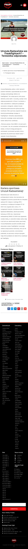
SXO (14, 546)
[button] (21, 5)
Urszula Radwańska (22, 83)
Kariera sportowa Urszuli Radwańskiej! (14, 70)
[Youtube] (24, 5)
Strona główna (4, 15)
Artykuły (10, 15)
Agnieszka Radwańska (13, 83)
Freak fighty (16, 80)
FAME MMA (16, 85)
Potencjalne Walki (19, 299)
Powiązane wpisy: (10, 73)
